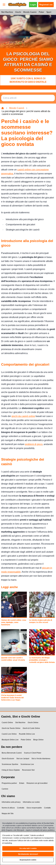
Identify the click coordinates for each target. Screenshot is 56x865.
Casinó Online (7, 723)
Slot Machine (7, 12)
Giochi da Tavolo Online (11, 728)
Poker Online (26, 740)
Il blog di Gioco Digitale (11, 770)
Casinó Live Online (9, 734)
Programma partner (9, 783)
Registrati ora (46, 4)
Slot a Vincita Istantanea (40, 759)
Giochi (18, 12)
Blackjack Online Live (10, 740)
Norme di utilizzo (8, 808)
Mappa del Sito (7, 814)
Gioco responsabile (34, 808)
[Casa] (2, 108)
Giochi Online (33, 723)
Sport (48, 12)
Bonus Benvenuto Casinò (12, 753)
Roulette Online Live (27, 734)
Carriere (5, 789)
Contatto (47, 808)
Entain (21, 783)
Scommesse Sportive (10, 764)
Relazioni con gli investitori (37, 783)
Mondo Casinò (29, 12)
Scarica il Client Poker (32, 753)
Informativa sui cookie (31, 802)
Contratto (20, 808)
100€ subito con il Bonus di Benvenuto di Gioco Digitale (28, 80)
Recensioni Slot (28, 770)
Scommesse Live (27, 764)
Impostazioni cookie (28, 860)
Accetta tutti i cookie (28, 848)
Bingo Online (38, 740)
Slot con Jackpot (22, 759)
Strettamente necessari (28, 854)
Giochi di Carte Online (31, 728)
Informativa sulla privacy (11, 802)
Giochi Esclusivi (8, 759)
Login (33, 4)
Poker (41, 12)
